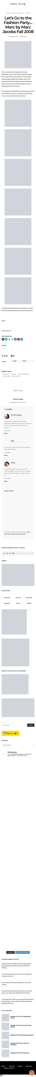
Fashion (14, 13)
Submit (20, 1066)
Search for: (5, 722)
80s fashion (6, 374)
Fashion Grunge (23, 36)
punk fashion (16, 376)
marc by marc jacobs (24, 374)
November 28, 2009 (13, 36)
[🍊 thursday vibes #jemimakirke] (18, 863)
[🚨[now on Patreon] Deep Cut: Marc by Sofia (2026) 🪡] (18, 940)
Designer (8, 13)
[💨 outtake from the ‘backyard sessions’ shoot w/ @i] (18, 902)
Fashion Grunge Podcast (10, 959)
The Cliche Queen (16, 415)
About (4, 1066)
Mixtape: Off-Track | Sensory (19, 1053)
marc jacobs (7, 376)
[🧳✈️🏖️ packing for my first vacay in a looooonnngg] (18, 787)
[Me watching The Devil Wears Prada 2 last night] (18, 883)
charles (13, 463)
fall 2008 (13, 374)
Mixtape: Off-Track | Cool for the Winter (20, 1026)
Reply (6, 433)
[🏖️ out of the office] (18, 767)
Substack (28, 1066)
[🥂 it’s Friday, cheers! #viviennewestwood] (18, 825)
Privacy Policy (9, 1068)
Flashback (27, 13)
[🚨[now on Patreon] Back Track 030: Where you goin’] (18, 921)
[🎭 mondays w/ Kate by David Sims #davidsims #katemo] (18, 806)
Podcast (12, 1066)
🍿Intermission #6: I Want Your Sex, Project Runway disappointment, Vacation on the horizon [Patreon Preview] (16, 965)
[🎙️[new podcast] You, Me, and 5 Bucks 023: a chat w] (18, 844)
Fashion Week (20, 13)
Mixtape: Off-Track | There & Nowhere (19, 1044)
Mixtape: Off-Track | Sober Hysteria (21, 1035)
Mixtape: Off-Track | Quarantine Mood (20, 1017)
